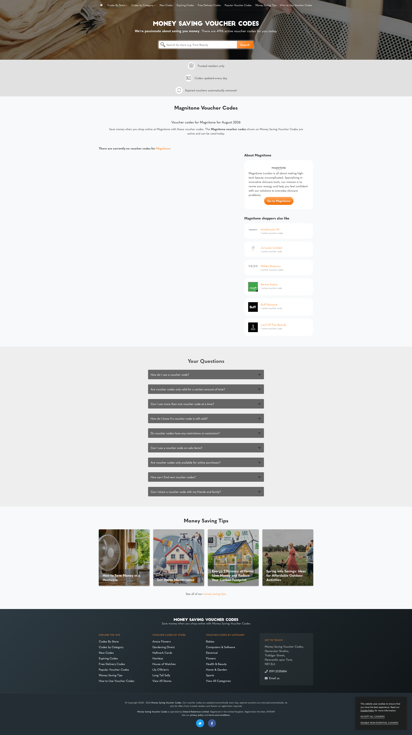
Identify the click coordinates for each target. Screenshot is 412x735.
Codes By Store (116, 5)
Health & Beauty (216, 664)
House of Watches (164, 664)
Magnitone (163, 148)
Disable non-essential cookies (379, 722)
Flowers (211, 658)
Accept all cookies (372, 716)
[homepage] (101, 5)
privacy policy (197, 714)
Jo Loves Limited (271, 248)
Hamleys (157, 658)
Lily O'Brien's (160, 669)
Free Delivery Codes (209, 5)
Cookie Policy (367, 710)
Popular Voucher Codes (238, 5)
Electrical (212, 653)
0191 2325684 (278, 671)
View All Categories (218, 681)
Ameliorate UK (270, 229)
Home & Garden (216, 669)
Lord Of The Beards (273, 325)
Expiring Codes (185, 5)
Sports (210, 675)
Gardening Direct (163, 647)
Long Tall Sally (161, 675)
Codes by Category (142, 5)
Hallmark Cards (162, 653)
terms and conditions (219, 714)
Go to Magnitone (278, 201)
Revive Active (269, 284)
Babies (210, 641)
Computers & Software (220, 647)
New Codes (166, 5)
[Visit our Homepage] (206, 23)
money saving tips (214, 594)
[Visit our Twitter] (200, 723)
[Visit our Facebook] (212, 723)
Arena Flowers (161, 641)
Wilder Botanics (271, 266)
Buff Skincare (269, 304)
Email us (274, 678)
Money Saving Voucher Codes (166, 702)
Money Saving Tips (265, 5)
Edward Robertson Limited (196, 711)
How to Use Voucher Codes (296, 5)
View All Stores (162, 681)
